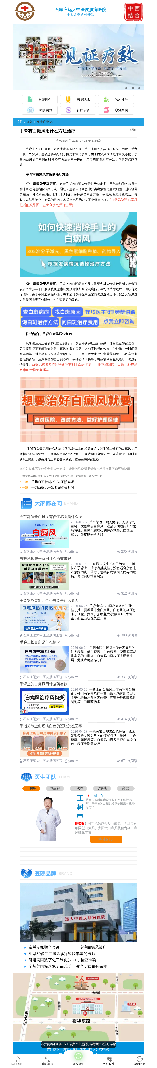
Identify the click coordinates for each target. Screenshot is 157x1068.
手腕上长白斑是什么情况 (40, 642)
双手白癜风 (45, 121)
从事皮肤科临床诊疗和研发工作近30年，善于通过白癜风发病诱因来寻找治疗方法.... (110, 803)
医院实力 (45, 110)
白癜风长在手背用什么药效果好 (45, 558)
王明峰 (78, 788)
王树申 (31, 788)
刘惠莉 (55, 788)
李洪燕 (102, 788)
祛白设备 (83, 110)
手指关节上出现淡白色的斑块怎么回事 (51, 726)
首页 (29, 121)
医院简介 (45, 99)
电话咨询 (48, 1064)
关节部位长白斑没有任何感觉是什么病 (51, 517)
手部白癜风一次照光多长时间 (52, 487)
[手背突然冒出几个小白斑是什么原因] (44, 630)
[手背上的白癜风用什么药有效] (44, 714)
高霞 (125, 788)
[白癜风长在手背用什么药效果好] (44, 588)
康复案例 (121, 110)
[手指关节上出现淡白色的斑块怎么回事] (44, 756)
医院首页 (17, 1064)
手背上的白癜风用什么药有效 (43, 684)
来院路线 (83, 99)
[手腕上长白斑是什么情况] (44, 672)
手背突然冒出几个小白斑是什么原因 (49, 600)
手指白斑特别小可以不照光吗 (52, 482)
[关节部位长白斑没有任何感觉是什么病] (44, 546)
